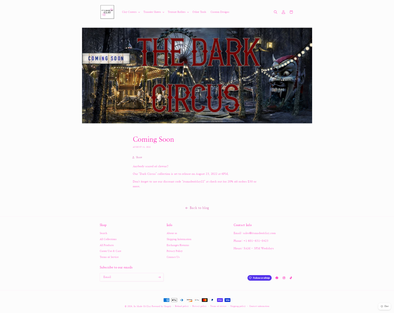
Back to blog (199, 208)
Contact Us (173, 257)
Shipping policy (238, 306)
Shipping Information (179, 239)
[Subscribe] (159, 277)
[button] (130, 12)
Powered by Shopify (161, 306)
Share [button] (139, 157)
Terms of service (218, 306)
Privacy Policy (175, 251)
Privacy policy (199, 306)
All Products (107, 245)
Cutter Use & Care (110, 251)
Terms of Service (109, 257)
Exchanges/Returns (178, 245)
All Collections (108, 239)
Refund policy (182, 306)
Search (103, 233)
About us (172, 233)
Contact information (259, 306)
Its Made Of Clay (142, 306)
